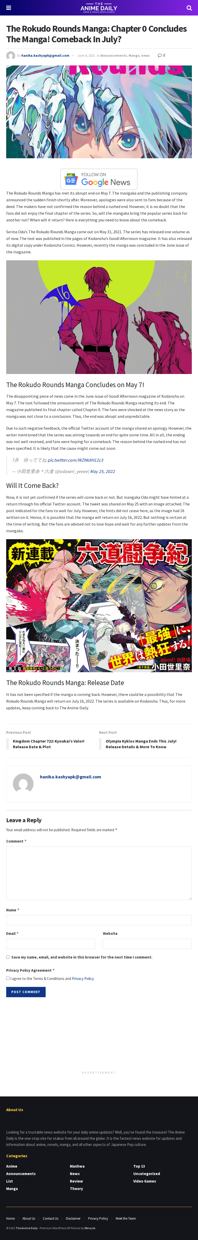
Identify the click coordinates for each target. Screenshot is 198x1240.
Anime (11, 1166)
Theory (76, 1188)
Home (10, 1218)
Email (12, 933)
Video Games (144, 1181)
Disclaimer (73, 1218)
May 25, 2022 (102, 471)
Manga (134, 55)
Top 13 (139, 1166)
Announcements (113, 55)
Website (110, 933)
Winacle (90, 1228)
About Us (28, 1218)
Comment (16, 841)
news (145, 55)
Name (13, 910)
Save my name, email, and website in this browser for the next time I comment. (81, 957)
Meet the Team (126, 1218)
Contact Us (50, 1218)
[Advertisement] (99, 1034)
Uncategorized (146, 1173)
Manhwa (77, 1166)
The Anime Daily (27, 1228)
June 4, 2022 (86, 55)
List (9, 1181)
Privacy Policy (83, 978)
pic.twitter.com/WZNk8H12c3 (75, 460)
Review (76, 1181)
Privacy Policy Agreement (30, 970)
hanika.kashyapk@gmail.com (45, 55)
